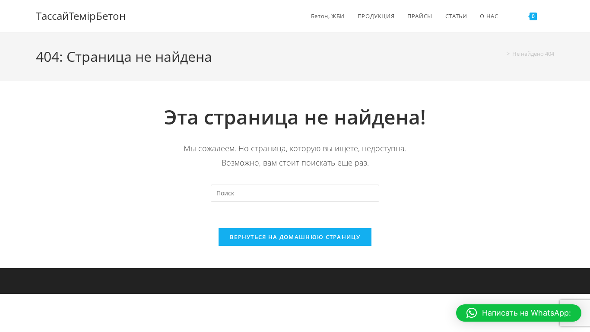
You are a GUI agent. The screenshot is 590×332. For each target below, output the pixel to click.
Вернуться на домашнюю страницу (295, 237)
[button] (518, 313)
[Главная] (502, 53)
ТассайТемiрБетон (81, 16)
